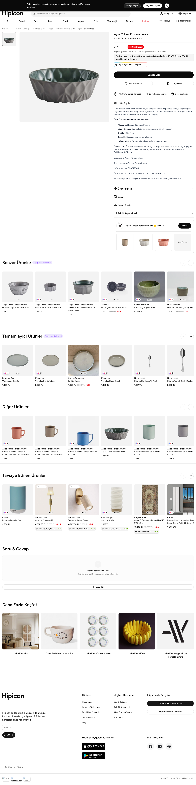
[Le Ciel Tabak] (83, 360)
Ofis (96, 21)
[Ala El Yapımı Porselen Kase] (116, 431)
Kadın (50, 21)
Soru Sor (100, 587)
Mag (84, 722)
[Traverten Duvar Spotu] (83, 499)
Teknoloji (112, 21)
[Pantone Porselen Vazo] (17, 499)
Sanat (22, 21)
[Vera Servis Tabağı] (17, 360)
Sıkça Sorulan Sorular (123, 712)
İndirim (145, 21)
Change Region (132, 6)
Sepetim (187, 13)
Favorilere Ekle (135, 83)
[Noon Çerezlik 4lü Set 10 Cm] (116, 287)
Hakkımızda (87, 702)
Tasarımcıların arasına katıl (170, 703)
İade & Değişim (120, 702)
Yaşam (81, 21)
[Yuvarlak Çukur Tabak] (116, 360)
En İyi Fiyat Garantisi (91, 712)
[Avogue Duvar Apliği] (50, 499)
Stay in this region (152, 6)
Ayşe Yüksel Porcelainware (59, 29)
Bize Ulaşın (118, 717)
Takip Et (184, 225)
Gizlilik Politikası (89, 717)
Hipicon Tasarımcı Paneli (170, 711)
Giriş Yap (168, 13)
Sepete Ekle (154, 74)
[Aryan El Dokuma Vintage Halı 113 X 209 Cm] (149, 499)
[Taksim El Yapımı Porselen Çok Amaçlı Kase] (83, 287)
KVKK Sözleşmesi (121, 707)
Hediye (166, 21)
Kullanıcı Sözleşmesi (91, 707)
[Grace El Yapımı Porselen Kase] (17, 287)
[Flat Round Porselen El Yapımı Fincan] (149, 431)
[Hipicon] (12, 14)
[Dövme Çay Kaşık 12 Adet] (149, 360)
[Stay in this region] (167, 5)
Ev (8, 21)
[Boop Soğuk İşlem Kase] (149, 287)
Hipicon (5, 29)
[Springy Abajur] (116, 499)
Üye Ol (7, 735)
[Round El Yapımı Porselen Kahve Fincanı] (83, 431)
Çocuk (129, 21)
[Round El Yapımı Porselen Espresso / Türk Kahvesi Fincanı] (17, 431)
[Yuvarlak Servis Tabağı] (50, 360)
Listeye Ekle (176, 83)
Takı (36, 21)
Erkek (65, 21)
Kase (44, 29)
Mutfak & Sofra (21, 29)
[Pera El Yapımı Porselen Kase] (50, 287)
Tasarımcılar (185, 21)
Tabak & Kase (35, 29)
